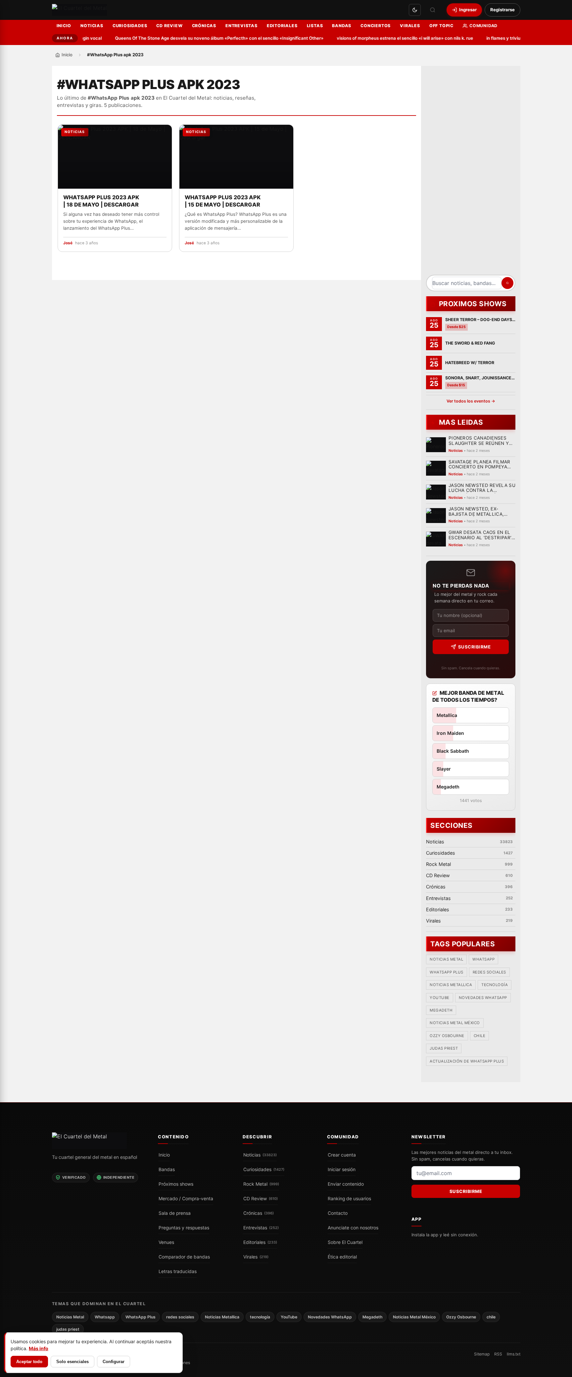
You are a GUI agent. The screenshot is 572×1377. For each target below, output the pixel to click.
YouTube (440, 997)
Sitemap (482, 1354)
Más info (38, 1348)
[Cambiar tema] (415, 10)
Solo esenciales (72, 1361)
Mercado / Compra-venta (186, 1198)
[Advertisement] (470, 172)
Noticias (91, 25)
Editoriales (282, 25)
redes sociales (489, 972)
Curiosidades (130, 25)
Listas (315, 25)
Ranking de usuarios (349, 1198)
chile (479, 1036)
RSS (498, 1354)
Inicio (64, 25)
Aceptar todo (29, 1361)
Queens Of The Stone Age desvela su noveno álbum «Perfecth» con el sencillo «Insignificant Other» (205, 38)
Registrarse (502, 9)
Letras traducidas (178, 1271)
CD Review (169, 25)
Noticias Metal (446, 959)
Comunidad (483, 25)
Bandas (341, 25)
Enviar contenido (346, 1184)
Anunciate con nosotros (353, 1227)
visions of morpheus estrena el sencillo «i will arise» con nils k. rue (390, 38)
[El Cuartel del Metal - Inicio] (79, 10)
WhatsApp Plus (446, 972)
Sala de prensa (175, 1213)
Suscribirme (474, 646)
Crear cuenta (342, 1155)
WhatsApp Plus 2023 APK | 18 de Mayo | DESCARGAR (101, 201)
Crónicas (204, 25)
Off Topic (441, 25)
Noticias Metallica (451, 985)
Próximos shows (176, 1184)
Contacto (338, 1213)
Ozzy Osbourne (447, 1036)
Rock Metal (261, 1184)
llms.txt (513, 1354)
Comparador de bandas (184, 1256)
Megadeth (441, 1010)
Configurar (113, 1361)
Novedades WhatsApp (482, 997)
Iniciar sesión (342, 1169)
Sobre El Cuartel (345, 1242)
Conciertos (375, 25)
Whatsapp (483, 959)
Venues (166, 1242)
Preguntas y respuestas (184, 1227)
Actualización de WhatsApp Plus (467, 1061)
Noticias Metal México (455, 1023)
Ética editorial (342, 1256)
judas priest (444, 1048)
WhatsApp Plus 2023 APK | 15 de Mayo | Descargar (223, 201)
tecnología (494, 985)
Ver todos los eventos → (470, 401)
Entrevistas (241, 25)
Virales (410, 25)
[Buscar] (433, 10)
